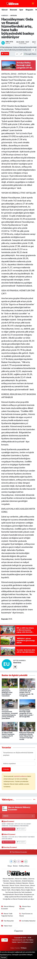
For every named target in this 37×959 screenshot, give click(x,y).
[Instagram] (18, 861)
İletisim (15, 866)
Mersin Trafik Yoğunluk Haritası (7, 915)
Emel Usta (17, 662)
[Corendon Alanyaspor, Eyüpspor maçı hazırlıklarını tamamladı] (10, 683)
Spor (21, 10)
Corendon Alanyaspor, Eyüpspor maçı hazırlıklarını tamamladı (7, 692)
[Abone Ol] (30, 54)
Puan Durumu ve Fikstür (26, 915)
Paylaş (6, 53)
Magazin (29, 10)
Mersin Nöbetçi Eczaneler (7, 907)
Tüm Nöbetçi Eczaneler (19, 852)
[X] (15, 861)
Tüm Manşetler (9, 921)
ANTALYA (13, 15)
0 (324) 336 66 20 (9, 842)
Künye (10, 866)
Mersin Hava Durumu (25, 907)
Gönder (6, 769)
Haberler (4, 15)
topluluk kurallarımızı (20, 776)
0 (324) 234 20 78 (9, 829)
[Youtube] (22, 861)
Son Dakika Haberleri (28, 921)
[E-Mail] (15, 667)
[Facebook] (11, 861)
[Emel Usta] (7, 664)
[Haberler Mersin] (12, 3)
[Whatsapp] (26, 861)
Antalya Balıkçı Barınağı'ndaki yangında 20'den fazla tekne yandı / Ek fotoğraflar (26, 713)
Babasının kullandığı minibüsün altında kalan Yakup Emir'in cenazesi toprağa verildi (26, 736)
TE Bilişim (24, 948)
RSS (5, 940)
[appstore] (18, 931)
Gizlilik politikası (24, 866)
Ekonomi (13, 10)
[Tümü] (34, 800)
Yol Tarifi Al (22, 829)
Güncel (4, 10)
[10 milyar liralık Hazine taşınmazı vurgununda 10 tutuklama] (10, 726)
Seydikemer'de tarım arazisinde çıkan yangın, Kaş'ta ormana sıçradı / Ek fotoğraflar (27, 692)
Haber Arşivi (8, 926)
